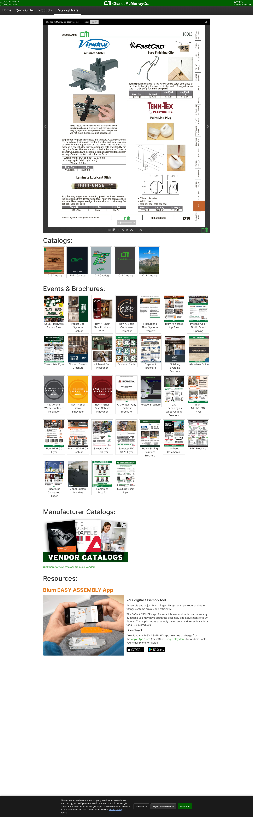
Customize (141, 806)
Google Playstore (175, 639)
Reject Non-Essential (163, 806)
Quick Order (25, 10)
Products (45, 10)
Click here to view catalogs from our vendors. (69, 567)
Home (6, 10)
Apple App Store (140, 639)
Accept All (185, 806)
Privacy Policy (115, 809)
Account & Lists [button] (241, 3)
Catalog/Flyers (67, 10)
